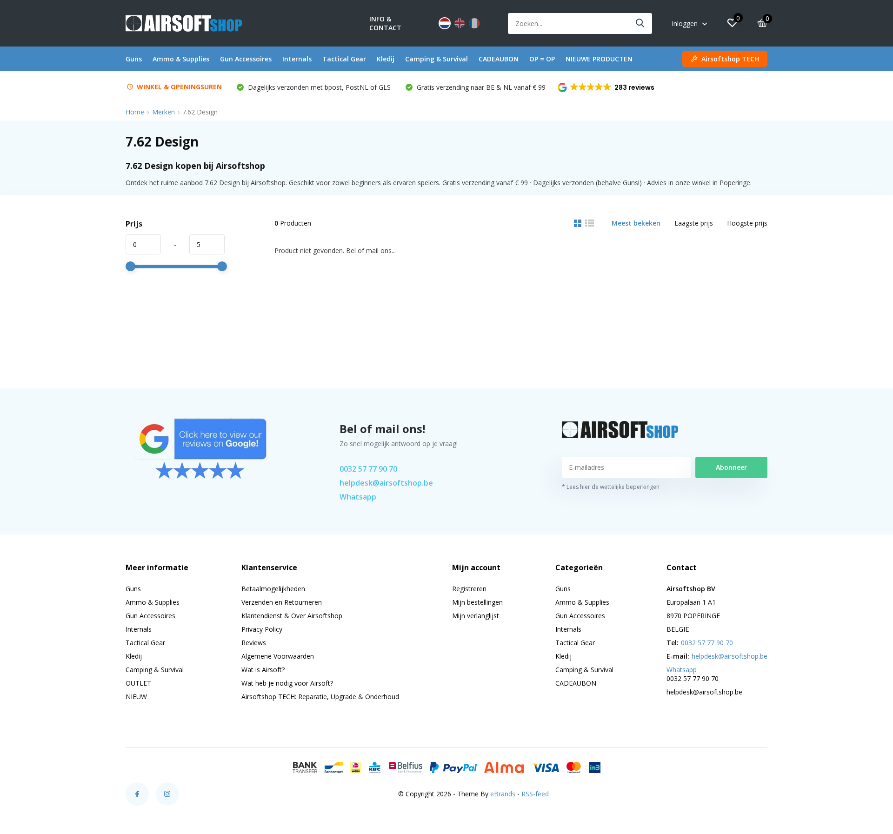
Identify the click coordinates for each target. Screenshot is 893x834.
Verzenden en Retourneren (281, 602)
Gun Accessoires (246, 58)
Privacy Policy (261, 629)
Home (135, 111)
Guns (134, 58)
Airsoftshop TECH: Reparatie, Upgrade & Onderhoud (320, 696)
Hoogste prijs (747, 223)
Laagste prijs (693, 223)
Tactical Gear (344, 58)
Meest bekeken (636, 223)
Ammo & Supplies (181, 58)
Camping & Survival (436, 58)
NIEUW (136, 696)
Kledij (385, 58)
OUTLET (138, 683)
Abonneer (731, 467)
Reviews (253, 642)
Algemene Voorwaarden (277, 656)
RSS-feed (535, 793)
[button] (606, 87)
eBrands (502, 793)
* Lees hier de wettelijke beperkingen (611, 487)
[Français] (474, 23)
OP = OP (542, 58)
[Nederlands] (445, 23)
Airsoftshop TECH (730, 58)
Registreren (469, 588)
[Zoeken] (640, 23)
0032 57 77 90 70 (368, 469)
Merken (163, 111)
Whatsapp (358, 497)
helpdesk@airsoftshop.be (386, 483)
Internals (297, 58)
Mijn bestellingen (477, 602)
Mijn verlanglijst (475, 615)
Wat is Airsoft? (263, 669)
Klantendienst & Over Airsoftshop (291, 615)
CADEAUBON (499, 58)
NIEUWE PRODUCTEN (599, 58)
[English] (459, 23)
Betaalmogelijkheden (273, 588)
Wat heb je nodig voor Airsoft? (287, 683)
